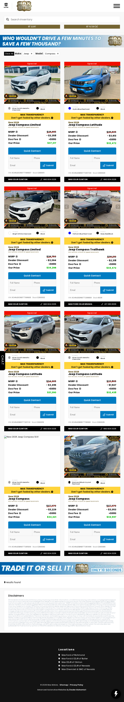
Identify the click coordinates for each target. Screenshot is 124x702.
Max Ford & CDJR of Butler (75, 658)
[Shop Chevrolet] (6, 5)
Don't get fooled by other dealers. (31, 116)
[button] (58, 82)
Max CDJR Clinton (17, 179)
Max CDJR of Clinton (72, 662)
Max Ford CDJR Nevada (80, 304)
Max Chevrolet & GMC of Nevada (78, 669)
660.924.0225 (49, 179)
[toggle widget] (116, 694)
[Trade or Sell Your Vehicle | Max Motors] (62, 568)
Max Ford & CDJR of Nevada (76, 665)
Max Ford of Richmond (73, 655)
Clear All (9, 53)
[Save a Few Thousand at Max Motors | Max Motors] (62, 41)
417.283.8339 (110, 304)
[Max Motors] (24, 6)
